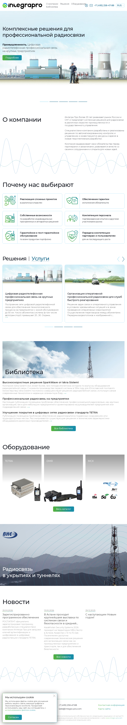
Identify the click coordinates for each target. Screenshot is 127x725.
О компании (52, 4)
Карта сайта (104, 709)
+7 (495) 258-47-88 (104, 5)
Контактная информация (111, 705)
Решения (64, 4)
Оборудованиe (78, 4)
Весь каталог (63, 509)
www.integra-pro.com (114, 718)
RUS (119, 5)
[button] (44, 102)
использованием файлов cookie (20, 710)
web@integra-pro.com (70, 709)
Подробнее (12, 57)
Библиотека (52, 7)
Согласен (13, 717)
